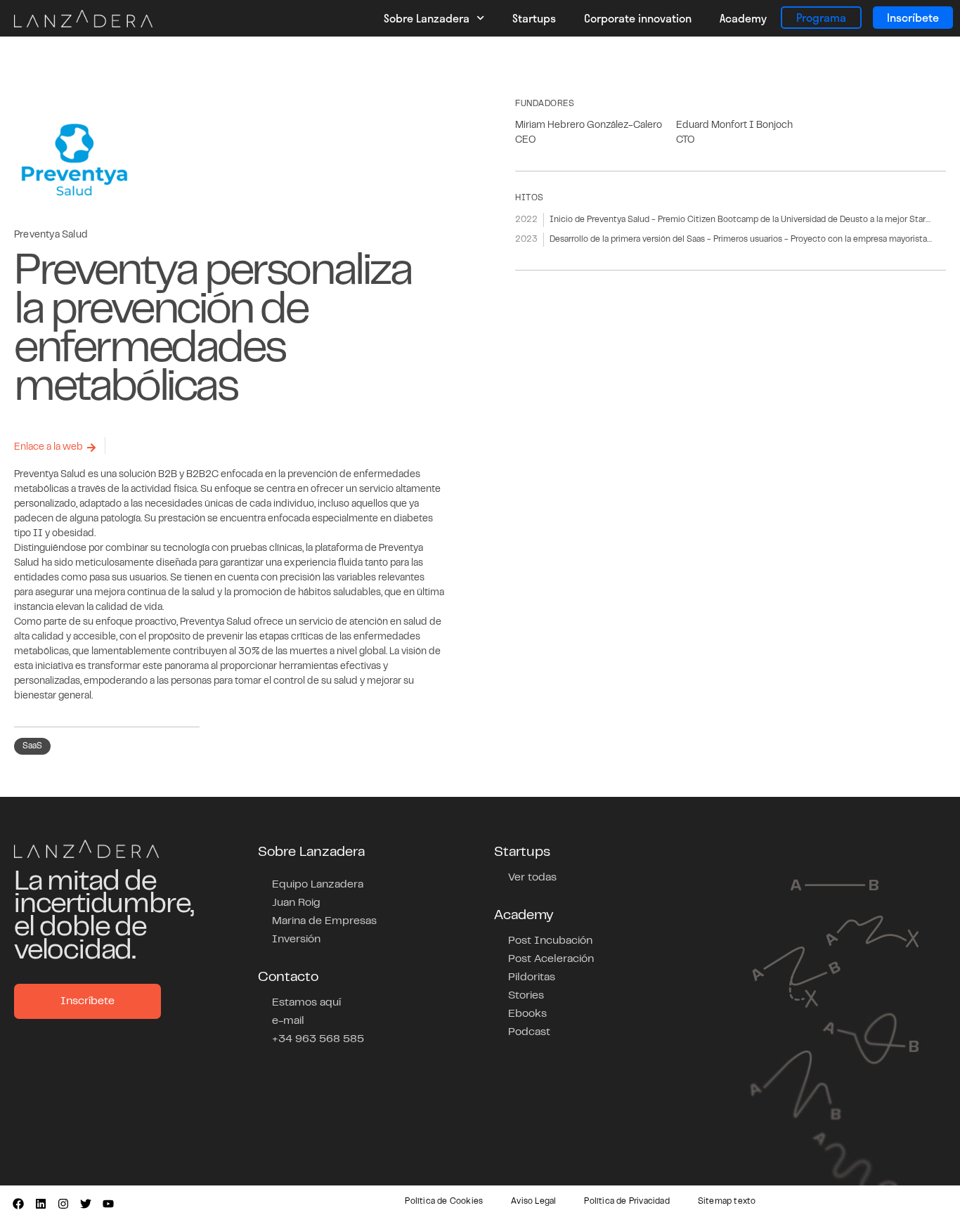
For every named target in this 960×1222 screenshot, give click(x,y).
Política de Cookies (444, 1201)
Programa (821, 17)
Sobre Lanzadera (426, 18)
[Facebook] (18, 1203)
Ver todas (532, 878)
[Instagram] (63, 1203)
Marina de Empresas (324, 921)
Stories (526, 996)
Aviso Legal (533, 1201)
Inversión (296, 939)
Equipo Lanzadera (317, 885)
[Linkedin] (41, 1203)
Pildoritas (531, 977)
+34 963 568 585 (318, 1039)
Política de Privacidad (626, 1201)
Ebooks (527, 1014)
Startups (534, 18)
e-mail (288, 1021)
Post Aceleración (551, 959)
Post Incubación (550, 941)
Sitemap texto (727, 1201)
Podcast (529, 1032)
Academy (743, 18)
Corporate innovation (638, 18)
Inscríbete (913, 17)
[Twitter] (85, 1203)
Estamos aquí (306, 1003)
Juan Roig (296, 903)
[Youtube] (108, 1203)
